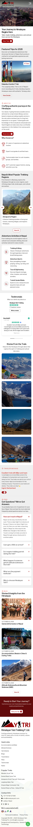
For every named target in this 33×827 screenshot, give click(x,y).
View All (16, 230)
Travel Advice (5, 757)
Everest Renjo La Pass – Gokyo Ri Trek (12, 788)
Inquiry (3, 765)
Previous (2, 207)
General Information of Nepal (12, 624)
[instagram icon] (3, 804)
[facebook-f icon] (1, 804)
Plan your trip (15, 711)
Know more (6, 134)
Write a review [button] (15, 310)
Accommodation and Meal (9, 745)
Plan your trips (19, 41)
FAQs (2, 760)
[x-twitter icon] (8, 804)
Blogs (3, 754)
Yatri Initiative (5, 751)
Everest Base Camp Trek (8, 776)
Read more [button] (16, 333)
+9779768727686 (9, 796)
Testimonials (5, 762)
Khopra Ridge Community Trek (10, 785)
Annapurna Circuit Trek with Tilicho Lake (13, 779)
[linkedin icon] (6, 804)
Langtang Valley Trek (9, 84)
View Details (7, 95)
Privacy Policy (24, 815)
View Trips (6, 41)
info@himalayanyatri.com (11, 798)
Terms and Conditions (11, 815)
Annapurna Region (9, 217)
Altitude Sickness (6, 748)
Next (31, 207)
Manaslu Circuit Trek (7, 773)
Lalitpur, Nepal (7, 801)
